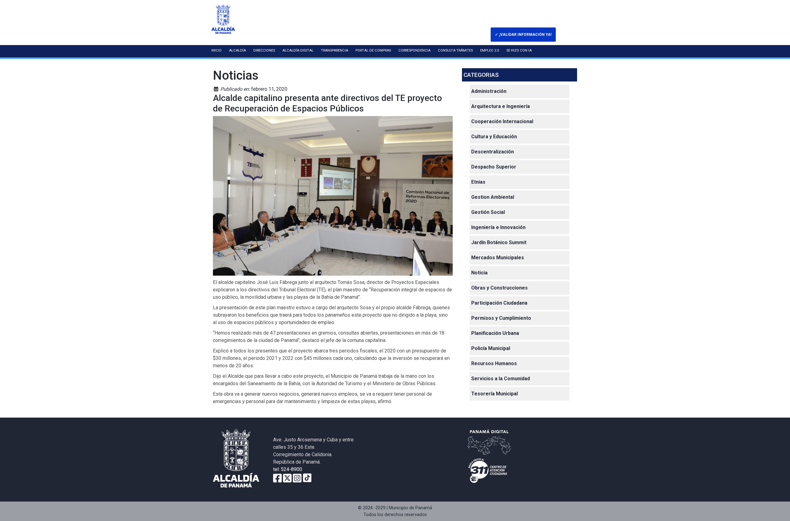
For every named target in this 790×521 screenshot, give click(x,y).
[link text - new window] (297, 478)
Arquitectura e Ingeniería (500, 106)
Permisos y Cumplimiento (501, 318)
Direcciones (264, 50)
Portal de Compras (373, 50)
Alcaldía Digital (298, 50)
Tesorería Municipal (494, 394)
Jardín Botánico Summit (498, 242)
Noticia (479, 273)
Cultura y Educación (494, 137)
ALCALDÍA (237, 50)
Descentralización (492, 152)
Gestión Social (488, 212)
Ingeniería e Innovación (498, 227)
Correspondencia (414, 50)
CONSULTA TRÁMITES (455, 50)
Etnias (478, 182)
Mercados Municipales (497, 257)
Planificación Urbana (495, 333)
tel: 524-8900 (287, 469)
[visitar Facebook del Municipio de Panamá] (277, 478)
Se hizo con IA (519, 50)
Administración (488, 91)
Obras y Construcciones (499, 288)
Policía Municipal (490, 348)
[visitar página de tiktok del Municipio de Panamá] (307, 478)
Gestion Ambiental (492, 197)
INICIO (216, 50)
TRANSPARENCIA (334, 50)
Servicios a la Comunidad (500, 378)
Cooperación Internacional (502, 121)
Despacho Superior (493, 167)
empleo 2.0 (489, 50)
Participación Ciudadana (499, 303)
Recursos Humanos (494, 363)
